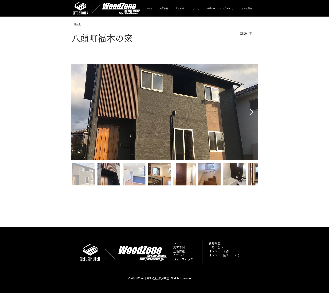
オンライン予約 (219, 251)
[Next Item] (251, 112)
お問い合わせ (217, 247)
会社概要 (214, 243)
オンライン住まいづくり (224, 255)
